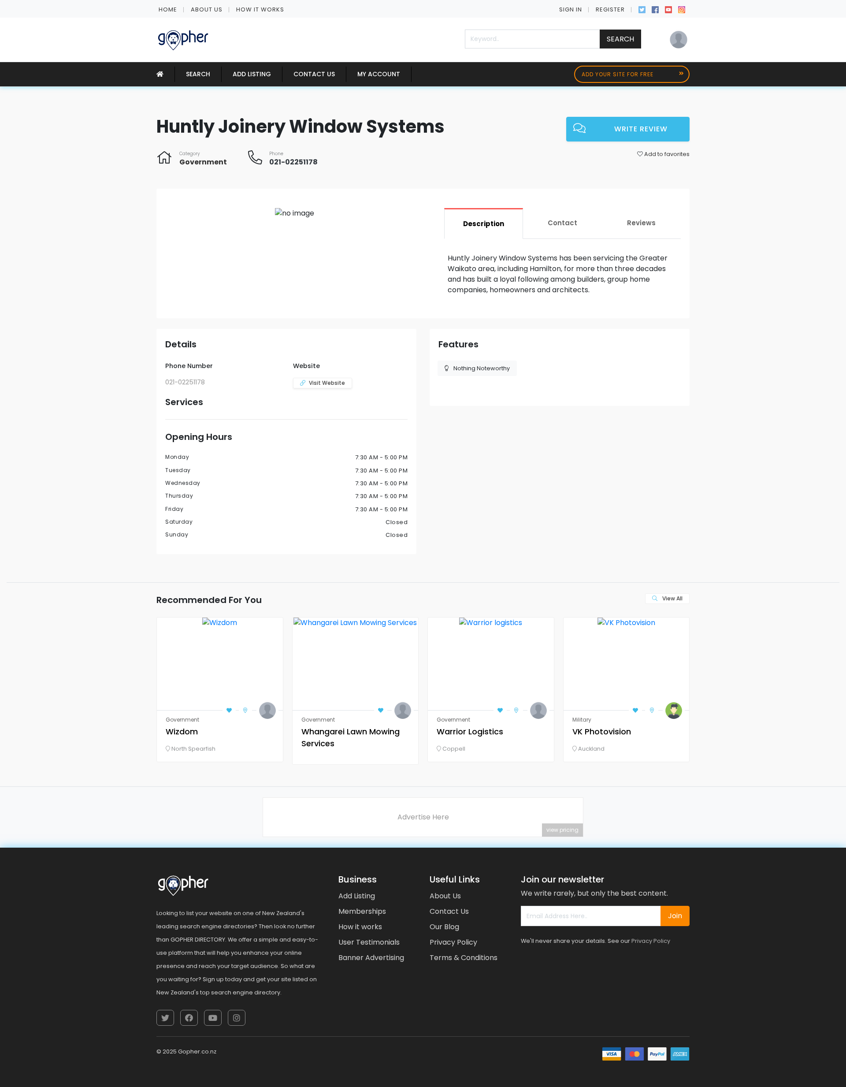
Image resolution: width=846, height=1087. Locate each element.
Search (620, 39)
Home (168, 9)
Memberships (362, 911)
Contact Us (314, 74)
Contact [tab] (562, 222)
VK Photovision (601, 731)
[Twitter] (642, 8)
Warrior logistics (470, 731)
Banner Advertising (371, 958)
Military (581, 719)
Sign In (570, 9)
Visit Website (327, 383)
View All (672, 598)
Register (610, 9)
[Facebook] (655, 8)
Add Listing (252, 74)
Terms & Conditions (463, 958)
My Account (378, 74)
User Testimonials (369, 942)
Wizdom (182, 731)
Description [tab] (483, 223)
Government (203, 162)
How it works (260, 9)
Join (675, 916)
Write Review (641, 129)
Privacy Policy (453, 942)
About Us (207, 9)
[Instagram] (681, 8)
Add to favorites (666, 154)
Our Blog (444, 927)
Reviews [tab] (641, 222)
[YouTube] (668, 8)
